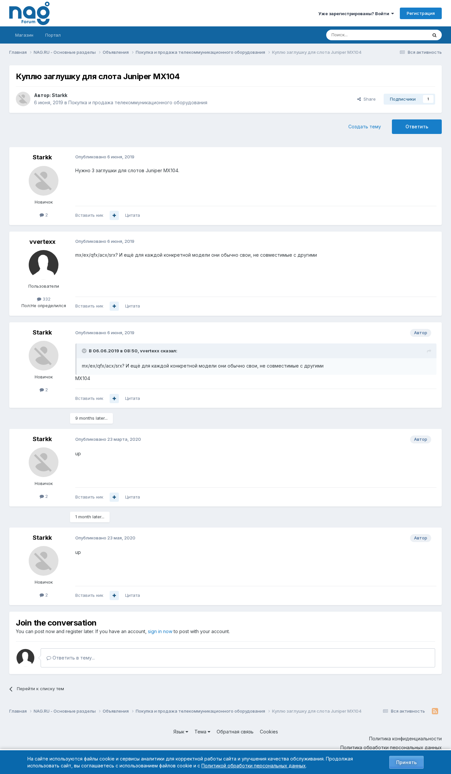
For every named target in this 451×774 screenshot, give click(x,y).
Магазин (24, 35)
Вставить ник (89, 215)
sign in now (160, 631)
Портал (53, 35)
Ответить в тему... (73, 658)
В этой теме (406, 34)
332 (46, 299)
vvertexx (42, 241)
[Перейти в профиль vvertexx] (43, 265)
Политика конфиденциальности (405, 738)
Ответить (416, 126)
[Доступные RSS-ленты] (435, 711)
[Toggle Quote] (85, 350)
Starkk (59, 95)
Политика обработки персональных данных (391, 747)
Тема (201, 731)
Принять (406, 762)
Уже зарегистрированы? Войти (354, 13)
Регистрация (421, 13)
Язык (179, 731)
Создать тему (364, 126)
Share (368, 99)
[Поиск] (434, 35)
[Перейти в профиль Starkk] (23, 99)
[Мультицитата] (114, 215)
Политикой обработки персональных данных (253, 765)
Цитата (132, 215)
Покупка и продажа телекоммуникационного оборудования (137, 102)
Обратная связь (235, 731)
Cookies (269, 731)
